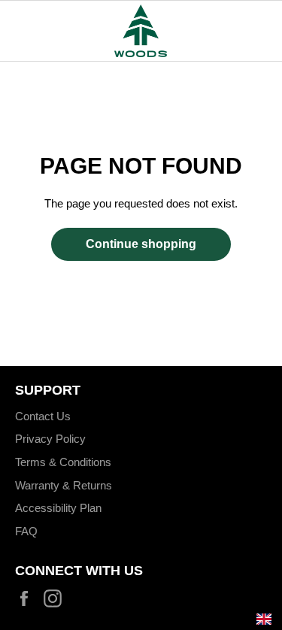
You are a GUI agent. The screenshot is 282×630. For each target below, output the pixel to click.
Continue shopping (141, 244)
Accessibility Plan (58, 507)
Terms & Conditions (63, 462)
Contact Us (43, 416)
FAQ (26, 531)
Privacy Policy (50, 438)
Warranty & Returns (63, 485)
